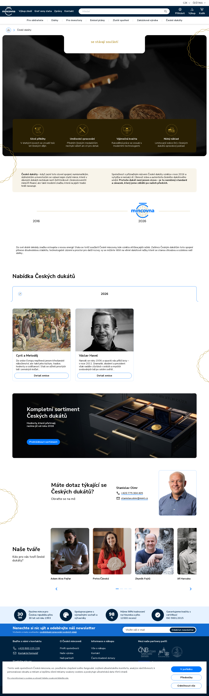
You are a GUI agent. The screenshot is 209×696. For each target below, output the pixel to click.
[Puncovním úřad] (163, 652)
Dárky (54, 20)
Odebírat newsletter (183, 629)
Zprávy (58, 11)
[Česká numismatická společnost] (177, 652)
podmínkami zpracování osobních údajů (58, 632)
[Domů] (8, 30)
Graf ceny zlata (43, 11)
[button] (199, 3)
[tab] (104, 293)
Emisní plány (97, 20)
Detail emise (41, 375)
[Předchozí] (56, 589)
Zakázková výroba (147, 20)
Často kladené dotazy (103, 658)
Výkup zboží (25, 11)
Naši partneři (67, 658)
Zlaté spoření (121, 20)
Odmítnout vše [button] (186, 685)
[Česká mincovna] (8, 11)
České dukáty (174, 20)
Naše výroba (66, 653)
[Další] (191, 589)
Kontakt (69, 11)
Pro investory (74, 20)
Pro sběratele (35, 20)
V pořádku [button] (186, 669)
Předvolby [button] (186, 677)
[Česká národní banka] (147, 652)
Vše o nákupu (98, 648)
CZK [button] (185, 2)
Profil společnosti (69, 648)
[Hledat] (165, 11)
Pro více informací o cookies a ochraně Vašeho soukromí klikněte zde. (38, 678)
